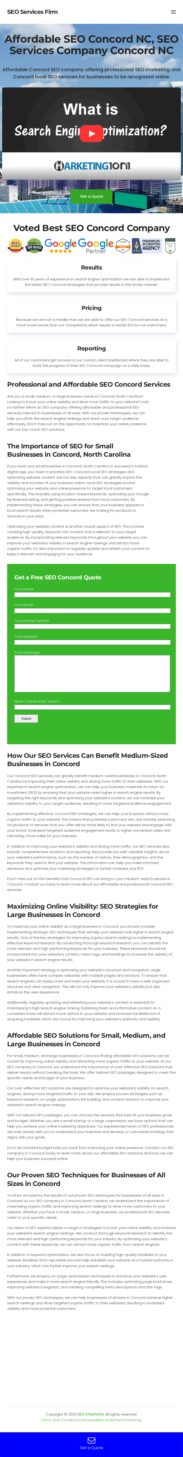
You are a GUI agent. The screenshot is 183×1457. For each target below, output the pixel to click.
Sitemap (134, 1419)
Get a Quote (91, 196)
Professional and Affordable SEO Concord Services (88, 384)
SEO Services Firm (32, 11)
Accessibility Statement (103, 1419)
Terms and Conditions (60, 1419)
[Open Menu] (173, 11)
